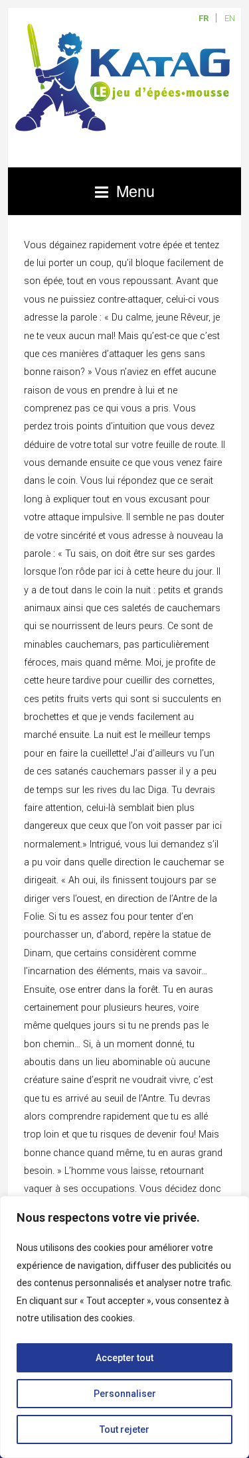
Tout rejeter (124, 1429)
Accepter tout (124, 1357)
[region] (124, 1327)
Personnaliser (125, 1393)
